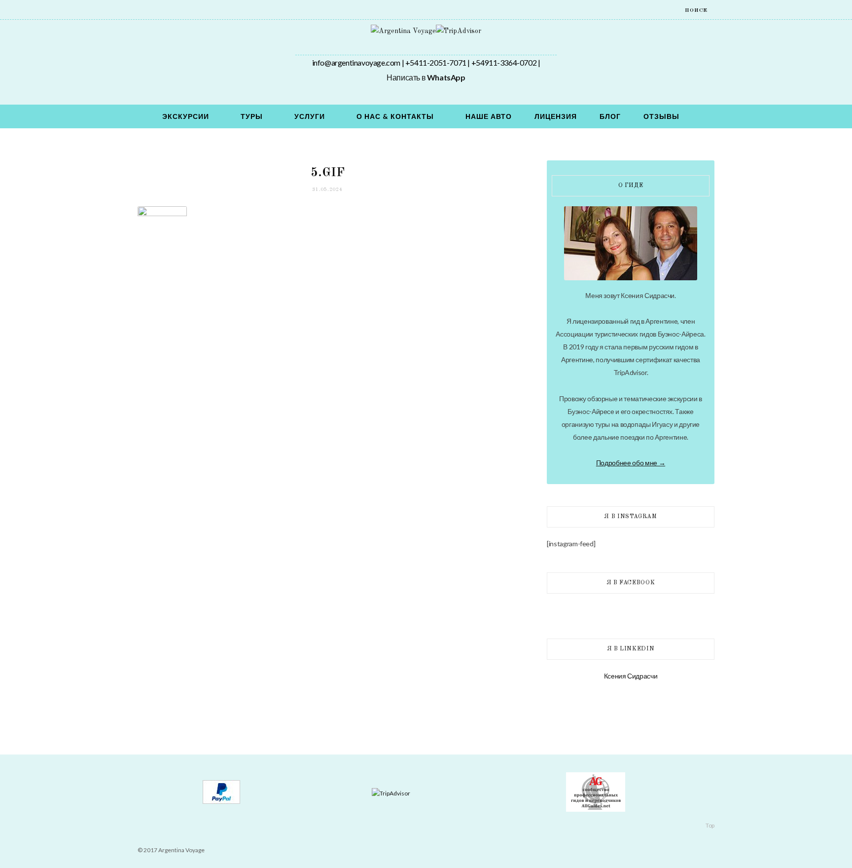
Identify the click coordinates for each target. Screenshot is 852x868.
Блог (610, 116)
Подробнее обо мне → (630, 462)
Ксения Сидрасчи (631, 676)
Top (709, 825)
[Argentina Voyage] (403, 31)
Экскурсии (185, 116)
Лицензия (555, 116)
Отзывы (661, 116)
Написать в (426, 77)
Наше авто (488, 116)
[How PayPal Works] (221, 801)
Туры (252, 116)
